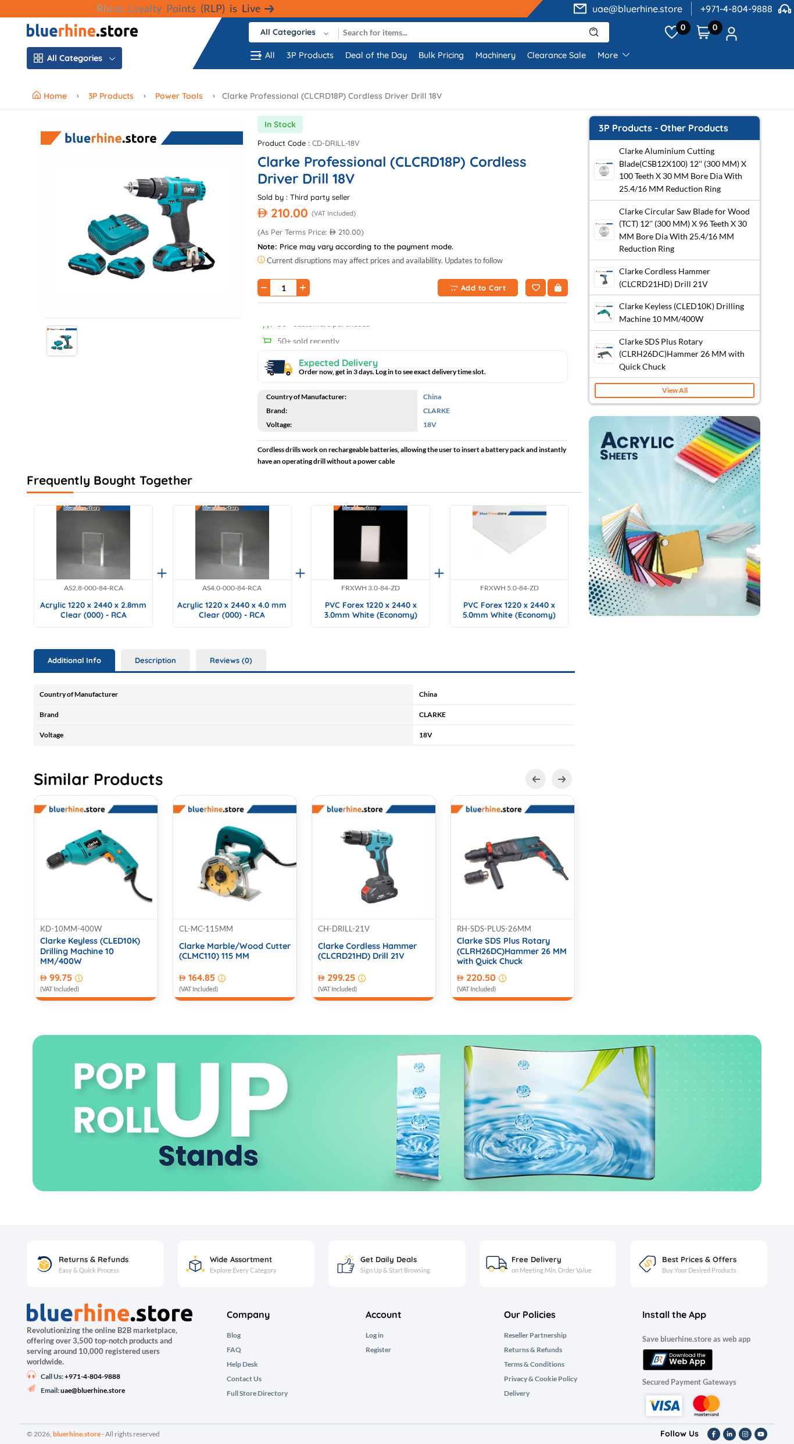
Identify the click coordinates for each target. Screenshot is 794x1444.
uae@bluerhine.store (637, 9)
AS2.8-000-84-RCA (93, 588)
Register (378, 1349)
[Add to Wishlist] (535, 287)
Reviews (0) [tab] (231, 660)
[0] (671, 32)
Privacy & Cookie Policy (540, 1378)
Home (56, 96)
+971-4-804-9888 (736, 9)
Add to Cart (483, 287)
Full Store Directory (257, 1393)
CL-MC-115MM (206, 928)
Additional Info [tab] (74, 660)
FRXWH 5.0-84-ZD (509, 588)
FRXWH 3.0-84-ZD (370, 588)
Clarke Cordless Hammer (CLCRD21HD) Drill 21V (367, 951)
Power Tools (179, 96)
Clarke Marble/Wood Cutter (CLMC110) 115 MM (235, 951)
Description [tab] (155, 660)
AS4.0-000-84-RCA (232, 588)
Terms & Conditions (534, 1364)
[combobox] (294, 32)
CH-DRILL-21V (344, 928)
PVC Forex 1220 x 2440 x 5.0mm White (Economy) (509, 610)
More (609, 55)
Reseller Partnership (535, 1335)
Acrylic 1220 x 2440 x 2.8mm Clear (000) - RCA (93, 610)
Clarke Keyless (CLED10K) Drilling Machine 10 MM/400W (90, 951)
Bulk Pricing (441, 55)
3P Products (310, 55)
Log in (375, 1335)
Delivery (517, 1393)
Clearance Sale (556, 55)
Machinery (495, 55)
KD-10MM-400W (71, 928)
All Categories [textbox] (288, 32)
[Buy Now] (558, 287)
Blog (234, 1335)
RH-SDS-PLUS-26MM (494, 928)
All (270, 55)
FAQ (234, 1349)
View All (675, 390)
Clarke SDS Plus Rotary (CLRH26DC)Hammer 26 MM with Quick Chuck (512, 951)
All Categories (74, 58)
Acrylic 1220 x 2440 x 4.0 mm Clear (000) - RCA (232, 610)
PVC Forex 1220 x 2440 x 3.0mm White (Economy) (370, 610)
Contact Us (244, 1378)
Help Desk (242, 1364)
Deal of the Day (376, 55)
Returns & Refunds (533, 1349)
